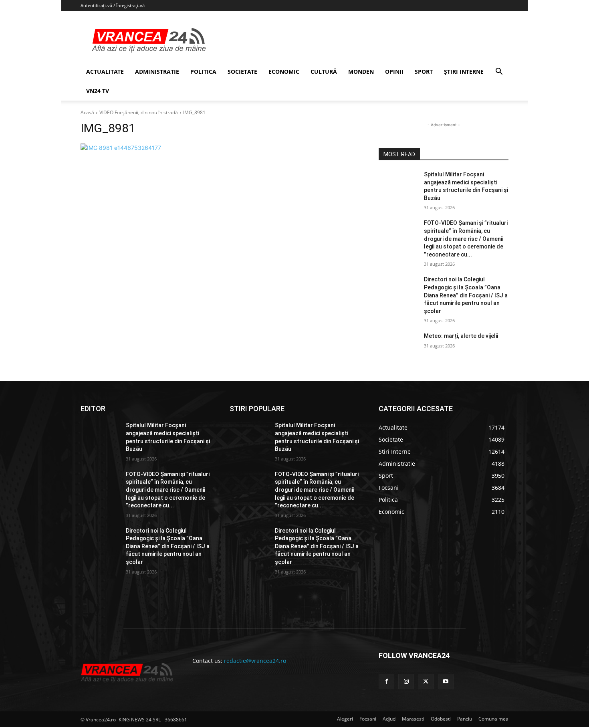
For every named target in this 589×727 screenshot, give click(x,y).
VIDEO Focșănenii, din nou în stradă (138, 112)
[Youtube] (446, 681)
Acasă (87, 112)
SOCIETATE (242, 71)
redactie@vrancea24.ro (255, 660)
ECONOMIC (283, 71)
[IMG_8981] (220, 147)
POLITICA (203, 71)
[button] (498, 72)
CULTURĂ (324, 71)
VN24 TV (97, 91)
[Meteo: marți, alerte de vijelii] (398, 345)
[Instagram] (406, 681)
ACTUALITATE (105, 71)
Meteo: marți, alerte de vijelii (461, 336)
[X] (426, 681)
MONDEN (361, 71)
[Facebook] (386, 681)
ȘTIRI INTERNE (464, 71)
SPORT (424, 71)
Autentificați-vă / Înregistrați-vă (113, 5)
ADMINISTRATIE (157, 71)
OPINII (394, 71)
